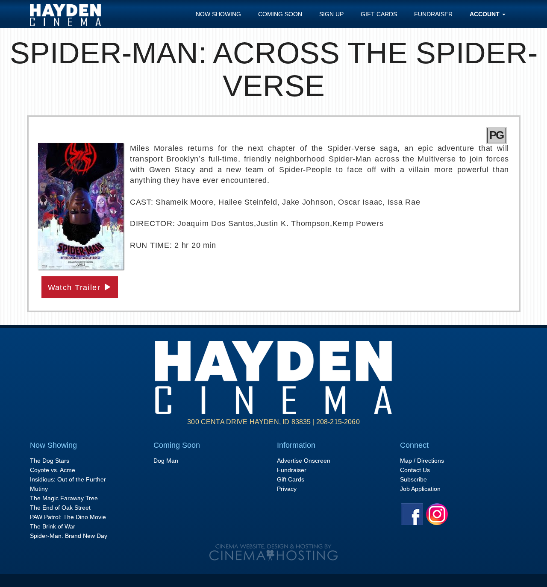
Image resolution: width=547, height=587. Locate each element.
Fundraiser (433, 14)
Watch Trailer (75, 287)
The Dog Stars (49, 460)
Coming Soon (280, 14)
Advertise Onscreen (303, 460)
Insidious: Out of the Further (68, 479)
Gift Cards (379, 14)
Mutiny (39, 488)
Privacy (287, 488)
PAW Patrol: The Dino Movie (68, 517)
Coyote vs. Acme (52, 470)
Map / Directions (422, 460)
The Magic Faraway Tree (64, 498)
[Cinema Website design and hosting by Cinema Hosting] (273, 552)
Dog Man (165, 460)
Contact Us (415, 470)
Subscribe (413, 479)
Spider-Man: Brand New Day (68, 535)
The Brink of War (52, 526)
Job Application (420, 488)
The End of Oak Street (60, 507)
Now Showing (218, 14)
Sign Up (331, 14)
